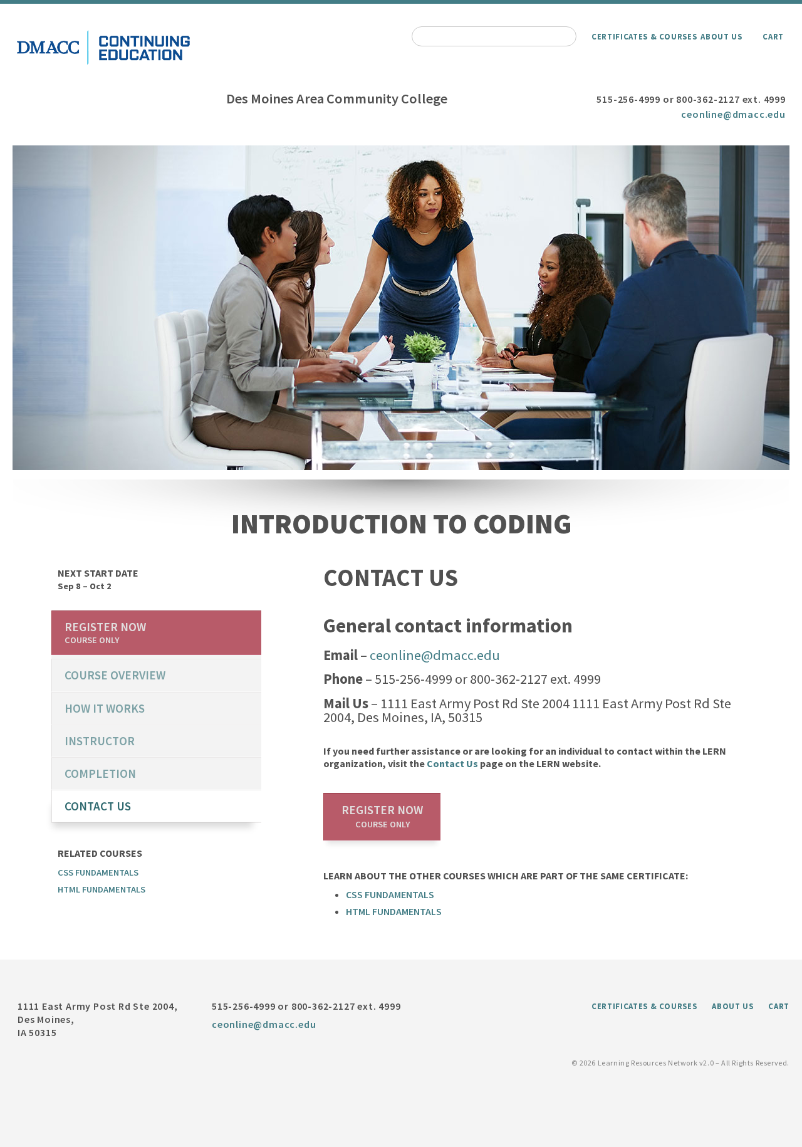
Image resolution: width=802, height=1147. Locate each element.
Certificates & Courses (644, 36)
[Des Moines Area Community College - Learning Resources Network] (103, 64)
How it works (105, 708)
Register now (382, 816)
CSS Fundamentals (390, 894)
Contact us (98, 806)
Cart (773, 36)
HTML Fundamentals (394, 911)
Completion (100, 773)
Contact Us (452, 763)
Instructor (100, 740)
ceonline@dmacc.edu (733, 114)
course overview (115, 675)
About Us (721, 36)
